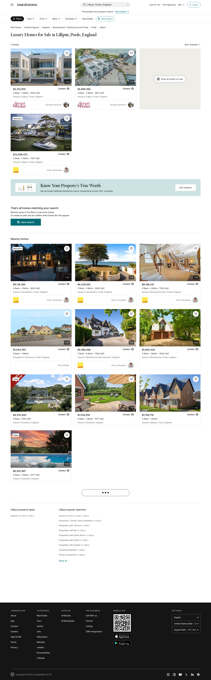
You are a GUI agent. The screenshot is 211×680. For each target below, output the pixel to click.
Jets (39, 631)
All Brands (66, 615)
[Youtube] (180, 674)
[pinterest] (198, 674)
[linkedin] (192, 674)
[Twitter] (186, 674)
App (12, 621)
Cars (39, 621)
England (46, 27)
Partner (89, 621)
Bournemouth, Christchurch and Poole (70, 27)
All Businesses (67, 621)
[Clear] (128, 4)
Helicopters (42, 637)
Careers (14, 631)
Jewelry (40, 647)
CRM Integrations (94, 631)
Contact (14, 626)
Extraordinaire (43, 652)
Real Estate (16, 27)
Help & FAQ (16, 637)
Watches (41, 642)
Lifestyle (41, 658)
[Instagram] (168, 674)
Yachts (40, 626)
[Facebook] (174, 674)
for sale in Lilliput (22, 515)
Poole (93, 27)
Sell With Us (91, 615)
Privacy (14, 647)
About (13, 615)
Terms (13, 642)
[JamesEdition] (27, 4)
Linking (89, 626)
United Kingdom (31, 27)
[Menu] (12, 4)
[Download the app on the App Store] (122, 636)
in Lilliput (80, 520)
